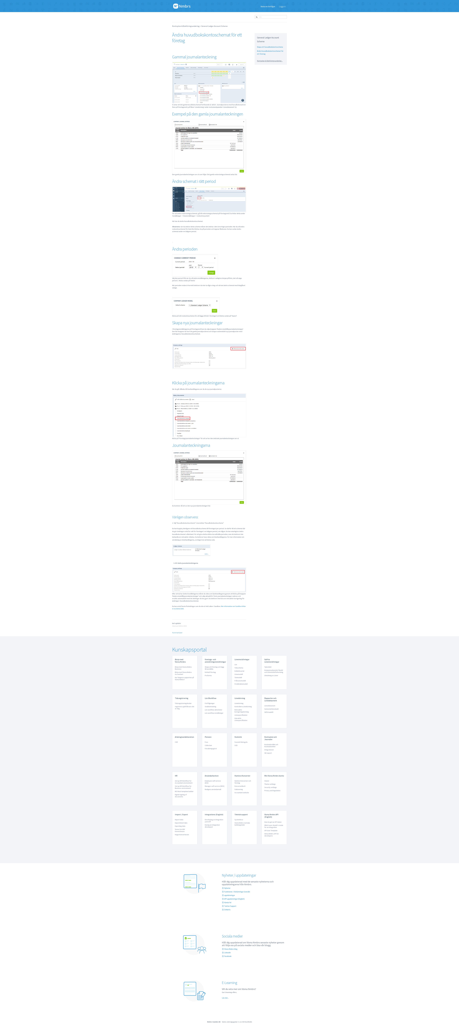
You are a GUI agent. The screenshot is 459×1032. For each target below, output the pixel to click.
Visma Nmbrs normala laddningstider (242, 824)
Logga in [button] (282, 6)
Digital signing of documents (181, 796)
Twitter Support (230, 906)
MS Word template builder (184, 791)
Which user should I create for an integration (273, 826)
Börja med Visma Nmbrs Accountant (183, 673)
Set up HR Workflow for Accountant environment (183, 782)
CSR (176, 742)
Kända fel (227, 902)
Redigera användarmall (213, 789)
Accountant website (242, 792)
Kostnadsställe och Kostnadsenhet (271, 745)
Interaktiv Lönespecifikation (241, 719)
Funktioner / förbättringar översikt (237, 892)
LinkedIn (227, 952)
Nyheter (227, 888)
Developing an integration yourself (214, 821)
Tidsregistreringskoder (183, 703)
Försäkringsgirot (211, 748)
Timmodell (238, 677)
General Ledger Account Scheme (214, 26)
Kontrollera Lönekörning (243, 706)
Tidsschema (239, 668)
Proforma (208, 675)
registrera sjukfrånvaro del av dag (184, 707)
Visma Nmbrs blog (230, 949)
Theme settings (270, 784)
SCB (236, 745)
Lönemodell (239, 674)
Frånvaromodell (240, 681)
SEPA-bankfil (268, 712)
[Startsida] (181, 6)
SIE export (268, 753)
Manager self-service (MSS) (214, 786)
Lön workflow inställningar (214, 713)
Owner (266, 781)
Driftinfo (227, 910)
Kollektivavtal (239, 671)
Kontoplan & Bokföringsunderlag (185, 26)
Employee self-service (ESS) (213, 782)
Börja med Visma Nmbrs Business (183, 668)
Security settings (270, 787)
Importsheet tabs (181, 823)
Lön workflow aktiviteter (213, 710)
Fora (206, 742)
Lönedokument (269, 706)
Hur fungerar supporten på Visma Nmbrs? (184, 678)
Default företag (210, 672)
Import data (179, 820)
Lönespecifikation (241, 715)
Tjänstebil (267, 667)
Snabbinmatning (210, 706)
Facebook (227, 956)
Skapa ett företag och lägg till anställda (214, 668)
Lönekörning (239, 703)
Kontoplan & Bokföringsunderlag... (270, 61)
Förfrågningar (210, 703)
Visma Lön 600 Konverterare (180, 830)
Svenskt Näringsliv (241, 742)
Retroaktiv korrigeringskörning (242, 711)
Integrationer (269, 750)
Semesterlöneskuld (271, 709)
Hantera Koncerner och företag (243, 782)
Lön (236, 664)
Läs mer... (225, 998)
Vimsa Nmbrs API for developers (271, 835)
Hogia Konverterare (182, 834)
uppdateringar (229, 895)
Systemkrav (239, 820)
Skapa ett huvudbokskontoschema (270, 47)
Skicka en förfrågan (268, 6)
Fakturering (239, 789)
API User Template (270, 830)
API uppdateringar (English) (234, 899)
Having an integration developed (212, 826)
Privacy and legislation (272, 790)
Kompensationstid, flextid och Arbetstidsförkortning (273, 671)
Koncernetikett (240, 786)
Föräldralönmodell (241, 684)
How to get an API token (272, 822)
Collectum (208, 745)
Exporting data (180, 826)
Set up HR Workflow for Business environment (183, 787)
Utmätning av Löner (271, 675)
